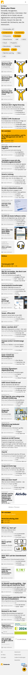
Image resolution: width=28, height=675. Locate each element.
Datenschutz (17, 654)
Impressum (17, 652)
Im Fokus (3, 654)
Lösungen (3, 657)
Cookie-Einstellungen (19, 657)
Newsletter (17, 660)
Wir (2, 652)
